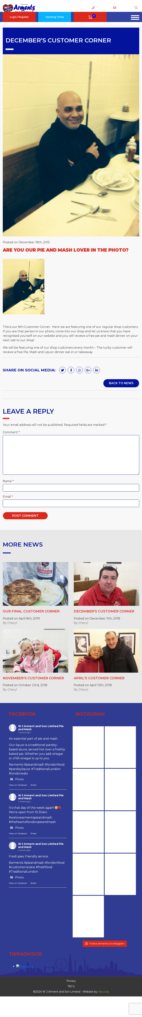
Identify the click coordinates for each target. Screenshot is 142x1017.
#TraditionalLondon (45, 769)
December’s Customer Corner (104, 611)
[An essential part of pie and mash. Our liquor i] (120, 789)
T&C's (71, 986)
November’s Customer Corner (33, 678)
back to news (121, 383)
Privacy (71, 981)
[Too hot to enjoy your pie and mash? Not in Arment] (88, 874)
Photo (19, 779)
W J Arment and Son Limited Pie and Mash (41, 727)
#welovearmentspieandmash (30, 817)
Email (8, 496)
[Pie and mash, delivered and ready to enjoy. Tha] (120, 747)
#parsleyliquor (20, 769)
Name (8, 481)
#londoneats (18, 773)
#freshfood (44, 867)
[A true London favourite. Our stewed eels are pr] (88, 747)
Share (33, 785)
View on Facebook (18, 785)
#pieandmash (34, 764)
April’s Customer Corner (99, 678)
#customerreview (22, 867)
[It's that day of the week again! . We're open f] (88, 832)
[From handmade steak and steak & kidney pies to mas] (88, 789)
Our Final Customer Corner (31, 611)
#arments (16, 764)
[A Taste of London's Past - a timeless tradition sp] (88, 916)
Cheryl (12, 623)
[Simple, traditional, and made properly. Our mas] (120, 874)
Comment (11, 432)
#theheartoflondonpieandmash (32, 822)
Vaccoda (103, 991)
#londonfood (55, 764)
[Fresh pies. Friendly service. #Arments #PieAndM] (120, 832)
